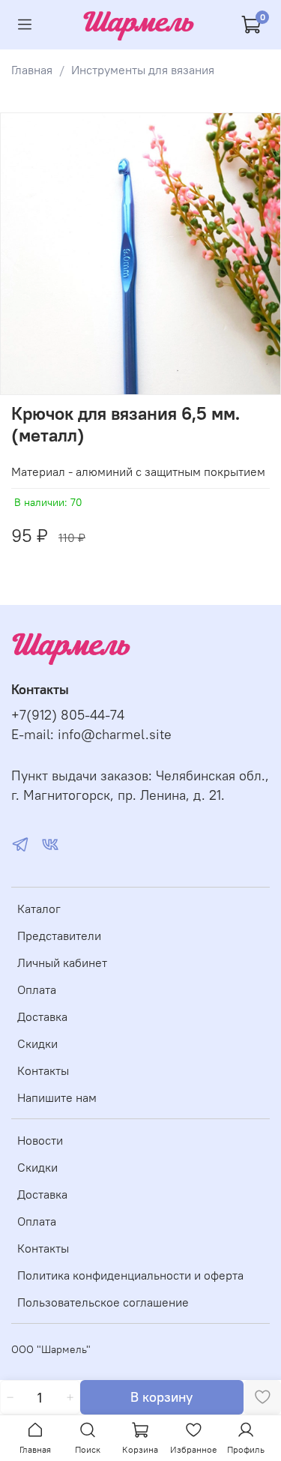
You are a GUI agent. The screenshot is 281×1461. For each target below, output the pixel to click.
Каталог (39, 908)
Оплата (36, 989)
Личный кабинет (62, 962)
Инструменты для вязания (142, 69)
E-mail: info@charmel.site (91, 734)
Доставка (42, 1016)
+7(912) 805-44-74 (67, 715)
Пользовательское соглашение (103, 1302)
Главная (31, 69)
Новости (40, 1140)
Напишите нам (57, 1097)
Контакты (43, 1070)
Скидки (37, 1043)
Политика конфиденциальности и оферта (130, 1275)
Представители (59, 935)
